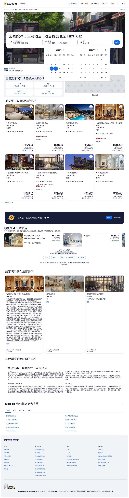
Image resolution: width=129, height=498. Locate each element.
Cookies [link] (69, 453)
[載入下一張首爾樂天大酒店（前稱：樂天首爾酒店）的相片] (121, 112)
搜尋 (117, 42)
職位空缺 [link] (6, 453)
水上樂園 (81, 257)
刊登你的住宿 (95, 4)
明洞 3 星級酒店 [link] (70, 427)
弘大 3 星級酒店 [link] (70, 423)
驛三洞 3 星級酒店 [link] (70, 431)
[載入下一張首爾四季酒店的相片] (91, 162)
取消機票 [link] (100, 453)
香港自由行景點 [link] (39, 449)
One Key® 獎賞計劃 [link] (40, 475)
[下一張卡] (125, 240)
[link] (31, 107)
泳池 (46, 257)
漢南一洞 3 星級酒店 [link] (12, 423)
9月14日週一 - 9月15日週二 (57, 43)
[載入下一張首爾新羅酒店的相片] (91, 112)
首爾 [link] (24, 10)
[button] (56, 60)
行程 (112, 4)
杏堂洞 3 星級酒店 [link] (70, 420)
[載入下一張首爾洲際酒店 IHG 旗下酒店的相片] (31, 162)
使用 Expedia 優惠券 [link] (103, 462)
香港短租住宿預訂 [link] (40, 456)
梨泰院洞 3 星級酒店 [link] (12, 427)
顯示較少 (39, 139)
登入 (123, 4)
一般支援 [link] (100, 449)
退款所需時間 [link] (101, 459)
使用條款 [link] (69, 456)
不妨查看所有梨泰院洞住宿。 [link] (64, 252)
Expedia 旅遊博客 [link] (40, 472)
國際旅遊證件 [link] (101, 466)
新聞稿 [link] (6, 469)
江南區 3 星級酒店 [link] (11, 420)
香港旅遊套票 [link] (39, 459)
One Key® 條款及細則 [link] (73, 459)
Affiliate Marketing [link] (9, 466)
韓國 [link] (20, 10)
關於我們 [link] (6, 449)
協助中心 (105, 4)
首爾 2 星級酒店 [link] (11, 416)
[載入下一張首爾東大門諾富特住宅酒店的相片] (61, 162)
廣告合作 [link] (6, 462)
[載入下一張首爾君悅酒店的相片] (31, 112)
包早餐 (70, 257)
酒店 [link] (16, 10)
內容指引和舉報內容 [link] (72, 466)
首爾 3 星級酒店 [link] (11, 431)
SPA (54, 257)
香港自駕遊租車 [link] (39, 466)
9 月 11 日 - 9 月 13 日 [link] (48, 93)
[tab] (8, 410)
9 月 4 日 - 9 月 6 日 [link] (19, 93)
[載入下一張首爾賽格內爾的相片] (121, 162)
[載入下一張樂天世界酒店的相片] (61, 112)
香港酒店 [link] (37, 453)
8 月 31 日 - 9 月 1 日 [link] (20, 86)
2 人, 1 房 (86, 43)
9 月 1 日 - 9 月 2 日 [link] (48, 86)
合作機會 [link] (6, 459)
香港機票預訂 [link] (39, 462)
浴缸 (61, 257)
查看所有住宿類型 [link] (40, 469)
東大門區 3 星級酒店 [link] (71, 416)
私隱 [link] (68, 449)
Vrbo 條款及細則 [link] (71, 462)
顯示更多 (8, 203)
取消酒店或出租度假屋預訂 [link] (105, 456)
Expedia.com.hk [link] (8, 10)
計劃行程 (122, 10)
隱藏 (7, 344)
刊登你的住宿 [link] (7, 456)
